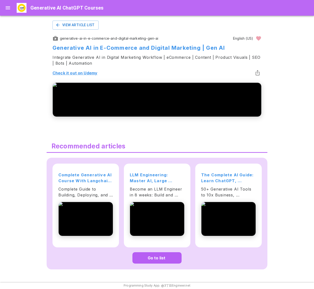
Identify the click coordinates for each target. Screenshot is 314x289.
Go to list (157, 257)
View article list (78, 25)
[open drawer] (8, 8)
